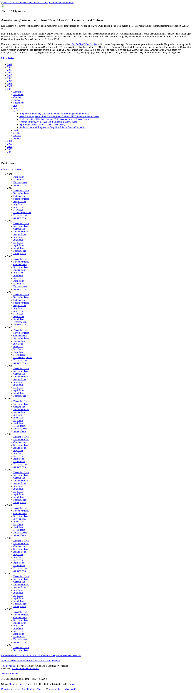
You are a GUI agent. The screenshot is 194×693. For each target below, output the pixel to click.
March (16, 132)
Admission (20, 689)
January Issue (19, 185)
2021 (9, 64)
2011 (9, 141)
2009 (9, 149)
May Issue (18, 209)
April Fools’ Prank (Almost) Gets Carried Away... (43, 124)
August (16, 100)
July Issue (18, 204)
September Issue (21, 198)
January (17, 138)
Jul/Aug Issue (19, 519)
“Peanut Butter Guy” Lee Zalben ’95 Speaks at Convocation (48, 122)
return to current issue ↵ (12, 169)
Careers (40, 689)
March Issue (19, 179)
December (18, 91)
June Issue (18, 207)
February (17, 135)
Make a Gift (70, 689)
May (15, 111)
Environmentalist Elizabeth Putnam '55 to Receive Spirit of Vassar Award (54, 119)
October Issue (20, 196)
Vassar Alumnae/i (9, 673)
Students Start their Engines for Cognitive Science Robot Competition (52, 127)
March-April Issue (22, 212)
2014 (9, 80)
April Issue (18, 177)
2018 (9, 70)
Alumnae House (16, 684)
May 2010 (7, 58)
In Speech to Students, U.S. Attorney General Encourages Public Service (54, 113)
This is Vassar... (8, 665)
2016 (9, 75)
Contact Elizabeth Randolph (25, 668)
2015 (9, 78)
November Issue (21, 193)
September (18, 102)
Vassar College (55, 689)
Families (31, 689)
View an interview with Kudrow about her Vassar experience (30, 660)
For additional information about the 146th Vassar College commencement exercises (41, 655)
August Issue (19, 201)
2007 (9, 146)
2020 (9, 152)
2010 (9, 89)
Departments (7, 689)
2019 (9, 67)
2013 (9, 83)
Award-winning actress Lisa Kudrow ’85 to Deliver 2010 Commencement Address (59, 116)
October (17, 97)
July (15, 105)
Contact (72, 684)
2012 (9, 86)
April (15, 130)
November (18, 94)
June (15, 108)
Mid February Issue (22, 357)
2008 (9, 143)
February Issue (20, 182)
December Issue (21, 190)
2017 (9, 72)
